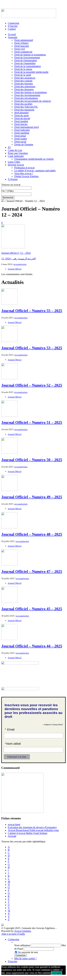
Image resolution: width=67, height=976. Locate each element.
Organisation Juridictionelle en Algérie (34, 159)
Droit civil (19, 48)
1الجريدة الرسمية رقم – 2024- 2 (18, 258)
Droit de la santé (22, 75)
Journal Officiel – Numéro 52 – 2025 (31, 385)
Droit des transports (24, 109)
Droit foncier (20, 124)
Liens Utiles (14, 161)
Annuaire (12, 37)
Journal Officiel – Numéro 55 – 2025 (31, 311)
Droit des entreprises (24, 86)
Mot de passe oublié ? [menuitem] (25, 958)
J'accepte (56, 973)
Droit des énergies (23, 83)
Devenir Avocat (16, 164)
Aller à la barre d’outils (13, 934)
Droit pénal (20, 135)
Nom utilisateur (22, 945)
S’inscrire (13, 26)
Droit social (20, 141)
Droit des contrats (23, 80)
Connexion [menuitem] (13, 939)
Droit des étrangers (24, 89)
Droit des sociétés (23, 104)
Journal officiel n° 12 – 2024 (16, 253)
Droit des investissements (27, 95)
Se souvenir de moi (28, 952)
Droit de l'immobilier (25, 63)
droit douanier (21, 112)
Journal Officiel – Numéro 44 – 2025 (31, 646)
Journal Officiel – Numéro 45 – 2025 (31, 609)
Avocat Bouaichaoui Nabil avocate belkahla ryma (33, 830)
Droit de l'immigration (25, 60)
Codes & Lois (15, 150)
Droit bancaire (21, 46)
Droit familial (21, 121)
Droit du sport (21, 115)
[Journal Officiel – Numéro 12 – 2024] (13, 247)
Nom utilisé (13, 744)
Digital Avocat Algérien (26, 176)
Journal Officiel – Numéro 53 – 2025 (31, 348)
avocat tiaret (14, 824)
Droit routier (20, 138)
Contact (12, 29)
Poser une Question (18, 153)
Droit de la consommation (27, 66)
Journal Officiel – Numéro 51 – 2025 (31, 422)
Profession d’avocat (24, 167)
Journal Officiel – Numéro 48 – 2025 (31, 534)
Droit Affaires (21, 43)
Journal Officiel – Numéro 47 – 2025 (31, 571)
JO (9, 147)
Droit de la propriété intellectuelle (31, 72)
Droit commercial (23, 51)
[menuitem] (40, 942)
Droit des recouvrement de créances (32, 101)
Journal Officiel (14, 269)
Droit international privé (26, 127)
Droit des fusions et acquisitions (30, 92)
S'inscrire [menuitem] (12, 961)
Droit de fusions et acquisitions (30, 54)
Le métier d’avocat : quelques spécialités (35, 170)
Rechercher (8, 197)
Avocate (12, 836)
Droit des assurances (24, 77)
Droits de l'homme (23, 144)
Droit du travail (22, 118)
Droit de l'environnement (27, 57)
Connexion (13, 23)
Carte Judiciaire (16, 156)
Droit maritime (21, 133)
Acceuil (12, 34)
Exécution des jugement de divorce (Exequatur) (32, 827)
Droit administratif (23, 40)
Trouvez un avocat (10, 184)
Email (9, 729)
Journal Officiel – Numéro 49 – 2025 (31, 497)
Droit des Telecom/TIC (26, 106)
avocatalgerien (20, 264)
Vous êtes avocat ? (23, 173)
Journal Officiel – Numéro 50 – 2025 (31, 460)
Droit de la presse (23, 69)
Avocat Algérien (22, 931)
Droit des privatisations (26, 98)
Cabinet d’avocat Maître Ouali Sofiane (27, 833)
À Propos (13, 179)
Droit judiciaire (22, 130)
